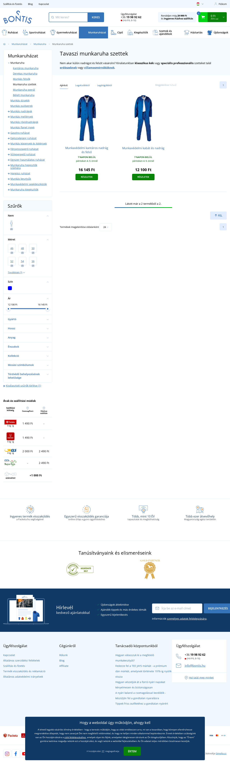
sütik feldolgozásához (75, 737)
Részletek (87, 176)
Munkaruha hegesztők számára (23, 166)
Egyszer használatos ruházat (27, 159)
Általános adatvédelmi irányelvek (23, 676)
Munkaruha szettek (24, 84)
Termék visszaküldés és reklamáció (24, 671)
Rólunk (63, 655)
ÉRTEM (132, 751)
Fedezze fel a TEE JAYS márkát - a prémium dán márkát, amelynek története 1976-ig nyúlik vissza (143, 671)
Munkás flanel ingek (22, 127)
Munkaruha (40, 44)
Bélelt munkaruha (23, 95)
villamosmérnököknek (99, 67)
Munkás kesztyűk (20, 178)
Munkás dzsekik (19, 100)
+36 (131, 17)
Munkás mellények (21, 116)
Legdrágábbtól (104, 85)
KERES (96, 17)
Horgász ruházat (20, 173)
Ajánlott (64, 85)
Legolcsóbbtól (82, 85)
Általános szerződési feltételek (21, 660)
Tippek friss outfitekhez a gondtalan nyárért (141, 703)
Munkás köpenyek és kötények (28, 143)
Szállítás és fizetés (12, 4)
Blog (30, 4)
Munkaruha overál (24, 89)
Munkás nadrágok (21, 111)
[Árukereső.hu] (79, 569)
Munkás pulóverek (21, 106)
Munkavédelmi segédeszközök (28, 184)
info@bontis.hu (195, 666)
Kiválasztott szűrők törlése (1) (23, 385)
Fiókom (223, 4)
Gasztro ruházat (20, 132)
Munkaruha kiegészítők (24, 189)
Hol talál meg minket (201, 677)
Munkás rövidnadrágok (24, 122)
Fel (219, 215)
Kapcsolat (44, 4)
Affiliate (63, 666)
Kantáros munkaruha (25, 68)
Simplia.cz (221, 753)
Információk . (179, 618)
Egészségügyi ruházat (23, 138)
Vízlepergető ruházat (22, 154)
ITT (103, 751)
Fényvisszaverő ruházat (24, 149)
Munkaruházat (19, 44)
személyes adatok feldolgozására (186, 618)
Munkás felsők (21, 79)
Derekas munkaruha (25, 73)
